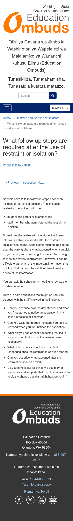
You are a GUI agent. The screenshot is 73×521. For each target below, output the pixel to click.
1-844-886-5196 (41, 479)
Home (7, 118)
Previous (12, 182)
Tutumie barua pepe (36, 484)
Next (41, 182)
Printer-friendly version (17, 164)
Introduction (28, 182)
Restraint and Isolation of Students (37, 118)
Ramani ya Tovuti (36, 491)
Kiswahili (57, 108)
